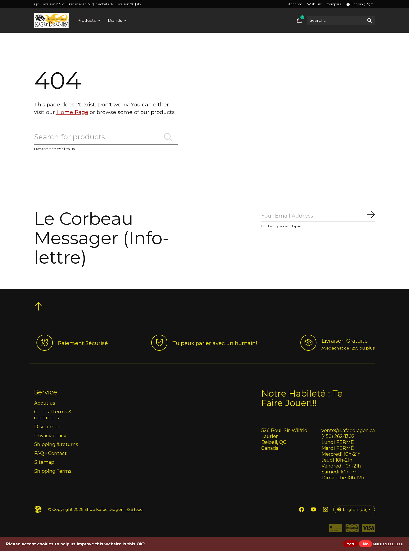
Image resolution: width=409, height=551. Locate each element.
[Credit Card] (335, 529)
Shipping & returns (56, 444)
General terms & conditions (52, 414)
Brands (115, 20)
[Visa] (368, 529)
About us (44, 403)
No (366, 544)
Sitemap (44, 462)
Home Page (72, 112)
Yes (350, 544)
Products (86, 20)
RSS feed (134, 509)
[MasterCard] (352, 529)
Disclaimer (46, 426)
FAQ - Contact (50, 453)
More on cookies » (388, 544)
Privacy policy (50, 435)
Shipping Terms (52, 471)
